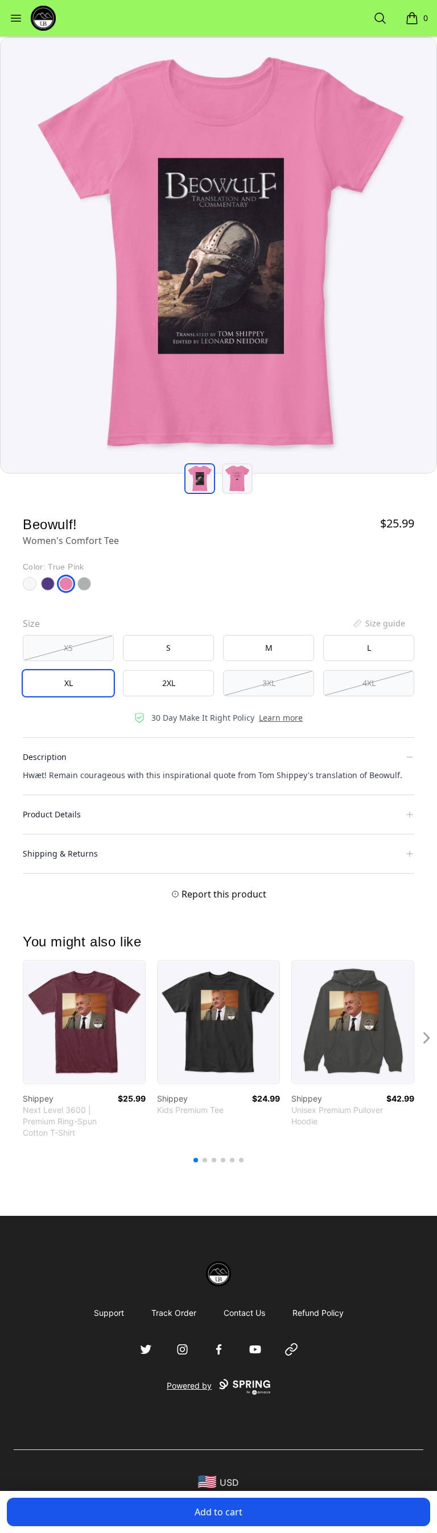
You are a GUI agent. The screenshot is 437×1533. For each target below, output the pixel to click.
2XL (168, 683)
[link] (84, 1022)
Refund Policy (318, 1313)
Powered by (189, 1385)
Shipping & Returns (60, 853)
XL (68, 683)
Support (109, 1313)
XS (68, 647)
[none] (378, 623)
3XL (268, 683)
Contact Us (244, 1313)
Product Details (52, 814)
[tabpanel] (218, 255)
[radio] (68, 648)
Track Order (173, 1313)
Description (45, 756)
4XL (369, 683)
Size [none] (31, 623)
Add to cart (218, 1512)
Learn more (281, 717)
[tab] (199, 478)
